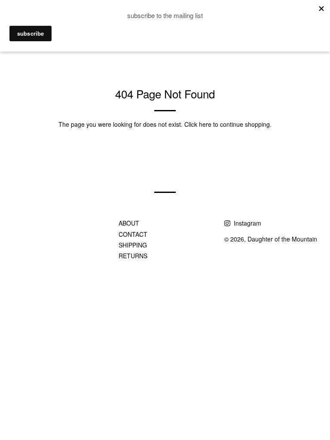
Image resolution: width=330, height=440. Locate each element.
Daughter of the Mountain (282, 239)
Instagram (246, 223)
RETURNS (133, 255)
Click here (197, 124)
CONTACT (133, 234)
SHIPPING (133, 245)
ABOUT (129, 223)
